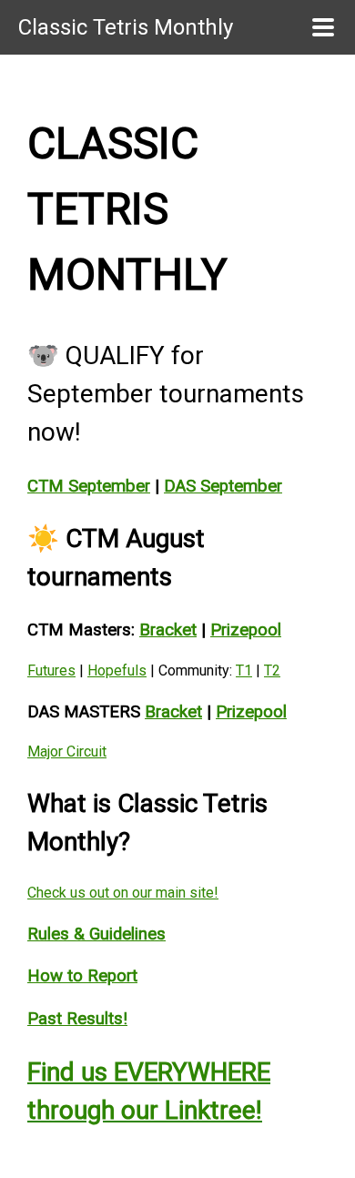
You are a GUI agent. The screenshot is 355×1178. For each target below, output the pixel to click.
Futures (51, 670)
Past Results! (77, 1019)
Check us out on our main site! (122, 892)
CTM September (88, 486)
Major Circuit (66, 751)
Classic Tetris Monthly (125, 27)
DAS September (223, 486)
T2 (272, 670)
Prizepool (245, 630)
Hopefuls (117, 670)
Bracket (168, 630)
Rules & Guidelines (96, 934)
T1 (244, 670)
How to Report (82, 976)
